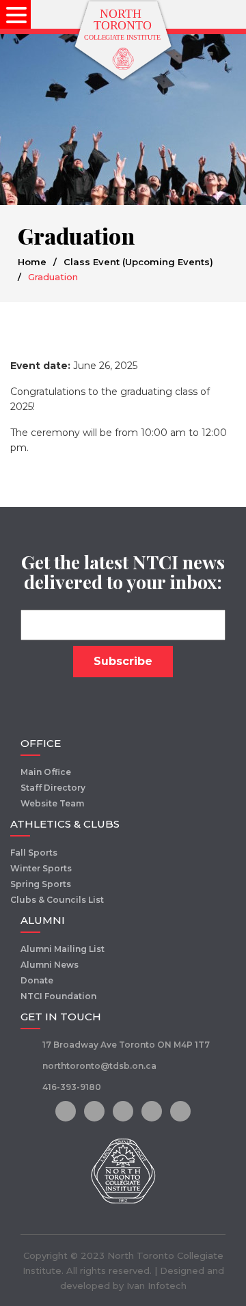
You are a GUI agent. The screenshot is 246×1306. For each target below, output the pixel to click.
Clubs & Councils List (57, 900)
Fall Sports (33, 852)
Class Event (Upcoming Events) (138, 261)
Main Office (45, 772)
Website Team (52, 803)
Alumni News (49, 965)
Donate (36, 980)
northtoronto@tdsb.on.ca (99, 1066)
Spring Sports (40, 884)
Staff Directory (52, 788)
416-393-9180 (71, 1087)
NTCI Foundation (58, 996)
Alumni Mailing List (62, 949)
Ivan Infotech (156, 1285)
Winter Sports (41, 868)
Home (32, 261)
